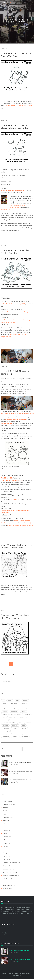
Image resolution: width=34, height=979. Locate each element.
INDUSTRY (6, 833)
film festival (24, 711)
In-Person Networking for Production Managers (15, 312)
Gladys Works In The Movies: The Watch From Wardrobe (15, 127)
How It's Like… (7, 830)
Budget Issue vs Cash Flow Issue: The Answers (21, 762)
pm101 (23, 725)
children (23, 703)
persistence (5, 725)
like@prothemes (17, 975)
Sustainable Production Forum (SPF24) (13, 304)
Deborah (6, 2)
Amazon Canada (16, 105)
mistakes (13, 719)
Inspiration (6, 846)
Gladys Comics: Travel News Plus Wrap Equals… (15, 616)
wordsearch (11, 733)
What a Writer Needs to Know (11, 875)
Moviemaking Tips (8, 856)
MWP (13, 722)
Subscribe (28, 681)
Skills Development (8, 869)
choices (4, 706)
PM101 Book (6, 859)
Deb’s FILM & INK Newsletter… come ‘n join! (17, 372)
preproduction (6, 728)
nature (20, 722)
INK (4, 840)
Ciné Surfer (6, 811)
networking (28, 722)
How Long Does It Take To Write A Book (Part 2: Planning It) (21, 779)
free (12, 714)
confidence (5, 708)
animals (10, 700)
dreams (23, 708)
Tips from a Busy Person (10, 872)
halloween (27, 714)
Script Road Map (7, 866)
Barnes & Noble (25, 520)
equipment (5, 711)
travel (4, 733)
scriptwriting (5, 731)
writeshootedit (6, 736)
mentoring (5, 719)
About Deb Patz (7, 801)
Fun (4, 823)
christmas (12, 706)
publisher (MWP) (25, 523)
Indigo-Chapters (27, 105)
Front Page (6, 820)
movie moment (22, 719)
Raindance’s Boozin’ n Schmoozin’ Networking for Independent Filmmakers (16, 321)
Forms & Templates (8, 817)
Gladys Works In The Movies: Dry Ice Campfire (15, 251)
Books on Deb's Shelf (9, 804)
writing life (15, 736)
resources (15, 728)
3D (3, 700)
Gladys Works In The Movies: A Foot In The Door (16, 55)
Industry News (12, 717)
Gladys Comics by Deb (9, 827)
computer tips (22, 706)
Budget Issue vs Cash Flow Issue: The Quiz (20, 771)
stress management (23, 731)
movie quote (5, 722)
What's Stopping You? (9, 885)
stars (13, 731)
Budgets (5, 807)
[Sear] (24, 749)
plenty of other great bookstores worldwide (20, 525)
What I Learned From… (9, 878)
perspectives (15, 725)
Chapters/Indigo (6, 523)
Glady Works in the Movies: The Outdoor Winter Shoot (16, 546)
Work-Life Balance (8, 888)
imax (4, 717)
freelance (19, 714)
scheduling (24, 728)
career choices (14, 703)
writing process (24, 736)
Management (6, 853)
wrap (20, 733)
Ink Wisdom (6, 843)
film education (14, 711)
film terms (5, 714)
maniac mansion (23, 717)
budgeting (25, 700)
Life (4, 849)
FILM (4, 814)
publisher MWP (5, 209)
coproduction (14, 708)
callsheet (4, 703)
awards (17, 700)
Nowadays (4, 973)
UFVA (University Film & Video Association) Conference (15, 511)
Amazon (7, 105)
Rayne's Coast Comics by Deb (11, 862)
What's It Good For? (8, 882)
